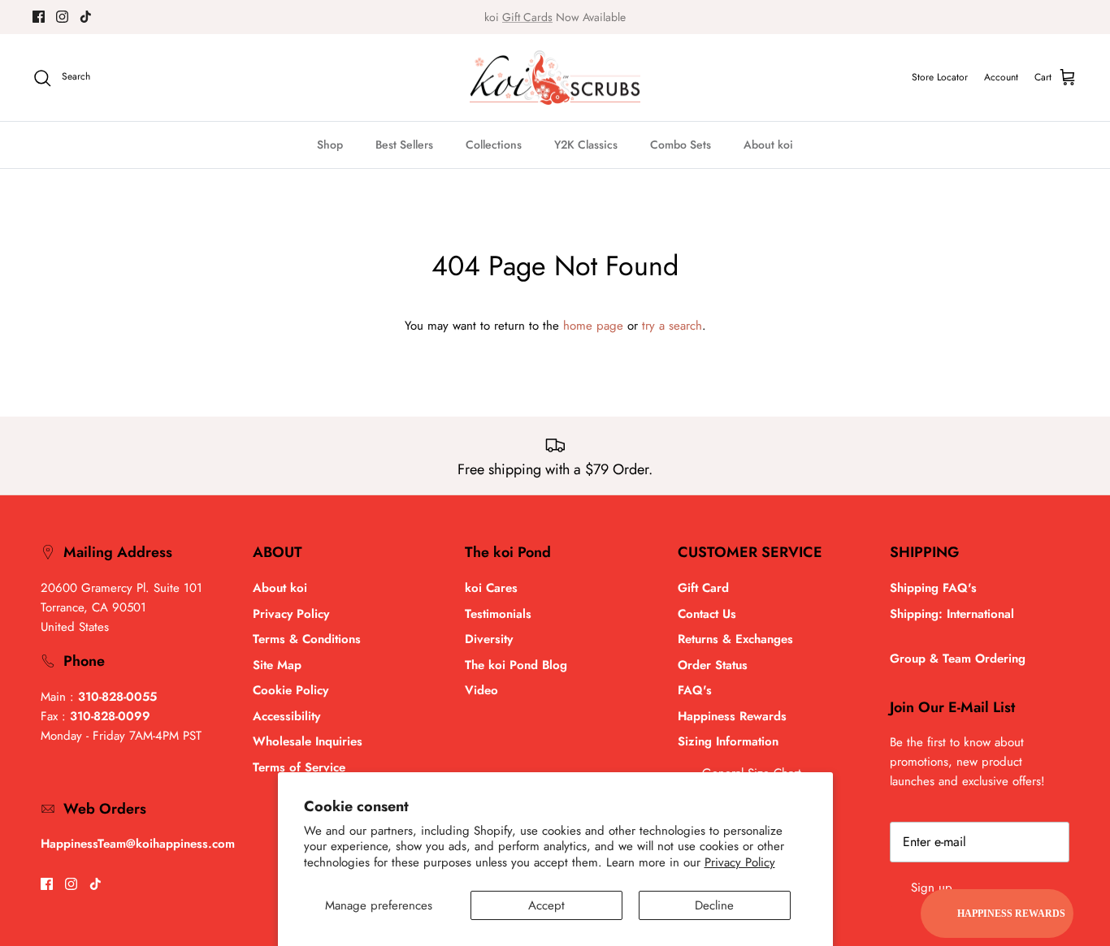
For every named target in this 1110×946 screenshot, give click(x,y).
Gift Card (703, 588)
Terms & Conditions (307, 639)
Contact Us (707, 614)
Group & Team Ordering (957, 658)
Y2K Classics (586, 144)
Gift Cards (527, 17)
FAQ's (695, 690)
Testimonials (498, 614)
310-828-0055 (117, 697)
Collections (494, 144)
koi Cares (491, 588)
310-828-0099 (110, 716)
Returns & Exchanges (735, 639)
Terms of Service (299, 767)
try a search (672, 326)
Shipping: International (952, 614)
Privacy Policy (740, 862)
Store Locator (940, 77)
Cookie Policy (290, 690)
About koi (768, 144)
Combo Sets (680, 144)
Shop (330, 144)
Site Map (277, 665)
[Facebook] (39, 17)
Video (481, 690)
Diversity (489, 639)
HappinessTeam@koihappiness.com (138, 844)
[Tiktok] (86, 17)
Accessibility (286, 716)
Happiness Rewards (732, 716)
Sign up (931, 887)
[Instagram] (62, 17)
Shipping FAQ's (933, 588)
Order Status (713, 665)
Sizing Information (728, 741)
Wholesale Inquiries (307, 741)
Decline (714, 905)
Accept (546, 905)
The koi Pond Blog (516, 665)
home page (593, 326)
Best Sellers (404, 144)
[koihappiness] (555, 78)
